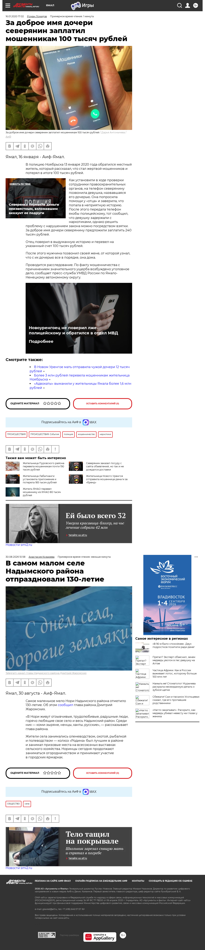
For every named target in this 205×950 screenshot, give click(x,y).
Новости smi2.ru (19, 545)
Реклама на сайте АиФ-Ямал (53, 881)
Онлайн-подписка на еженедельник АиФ (101, 881)
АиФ (8, 136)
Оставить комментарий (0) (102, 403)
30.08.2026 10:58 (15, 556)
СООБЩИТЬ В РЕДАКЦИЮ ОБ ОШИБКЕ (170, 881)
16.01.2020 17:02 (15, 16)
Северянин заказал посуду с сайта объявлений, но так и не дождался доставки (105, 466)
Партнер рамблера (69, 935)
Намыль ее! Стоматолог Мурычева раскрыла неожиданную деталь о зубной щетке (174, 686)
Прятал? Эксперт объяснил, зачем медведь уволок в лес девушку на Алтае (174, 660)
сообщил (66, 705)
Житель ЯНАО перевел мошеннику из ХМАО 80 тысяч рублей (42, 492)
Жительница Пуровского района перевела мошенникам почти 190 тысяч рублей (43, 466)
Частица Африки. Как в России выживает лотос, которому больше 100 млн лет (175, 673)
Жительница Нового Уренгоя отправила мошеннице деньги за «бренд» (107, 479)
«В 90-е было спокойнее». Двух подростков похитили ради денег (174, 645)
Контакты (138, 881)
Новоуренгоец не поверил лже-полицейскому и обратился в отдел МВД (73, 330)
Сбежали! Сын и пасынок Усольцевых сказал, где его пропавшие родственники (176, 700)
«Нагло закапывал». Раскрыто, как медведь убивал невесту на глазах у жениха (175, 713)
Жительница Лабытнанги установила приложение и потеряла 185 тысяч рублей (40, 479)
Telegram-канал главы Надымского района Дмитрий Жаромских (46, 673)
